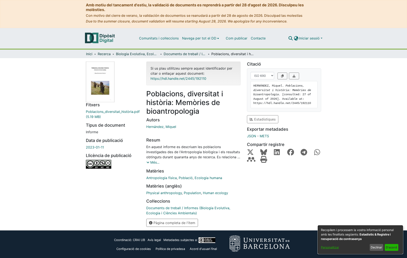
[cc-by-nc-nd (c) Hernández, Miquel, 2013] (113, 164)
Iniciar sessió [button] (310, 38)
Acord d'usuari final (203, 249)
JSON (251, 136)
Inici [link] (89, 54)
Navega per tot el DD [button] (199, 38)
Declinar (376, 247)
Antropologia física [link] (161, 178)
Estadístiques (264, 119)
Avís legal (154, 240)
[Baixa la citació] (294, 76)
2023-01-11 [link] (95, 147)
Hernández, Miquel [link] (161, 127)
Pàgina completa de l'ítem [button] (173, 223)
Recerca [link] (104, 54)
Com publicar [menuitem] (236, 38)
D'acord (391, 247)
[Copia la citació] (282, 76)
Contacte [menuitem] (258, 38)
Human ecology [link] (215, 193)
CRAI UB (139, 240)
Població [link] (186, 178)
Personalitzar (330, 247)
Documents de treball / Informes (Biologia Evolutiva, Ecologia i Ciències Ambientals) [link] (185, 54)
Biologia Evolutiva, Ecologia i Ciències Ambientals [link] (137, 54)
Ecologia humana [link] (208, 178)
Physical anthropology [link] (164, 193)
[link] (113, 114)
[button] (290, 38)
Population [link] (192, 193)
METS (264, 136)
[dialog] (360, 240)
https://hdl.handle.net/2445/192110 (178, 78)
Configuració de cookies (133, 249)
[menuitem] (200, 38)
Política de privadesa (170, 249)
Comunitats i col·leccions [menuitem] (159, 38)
